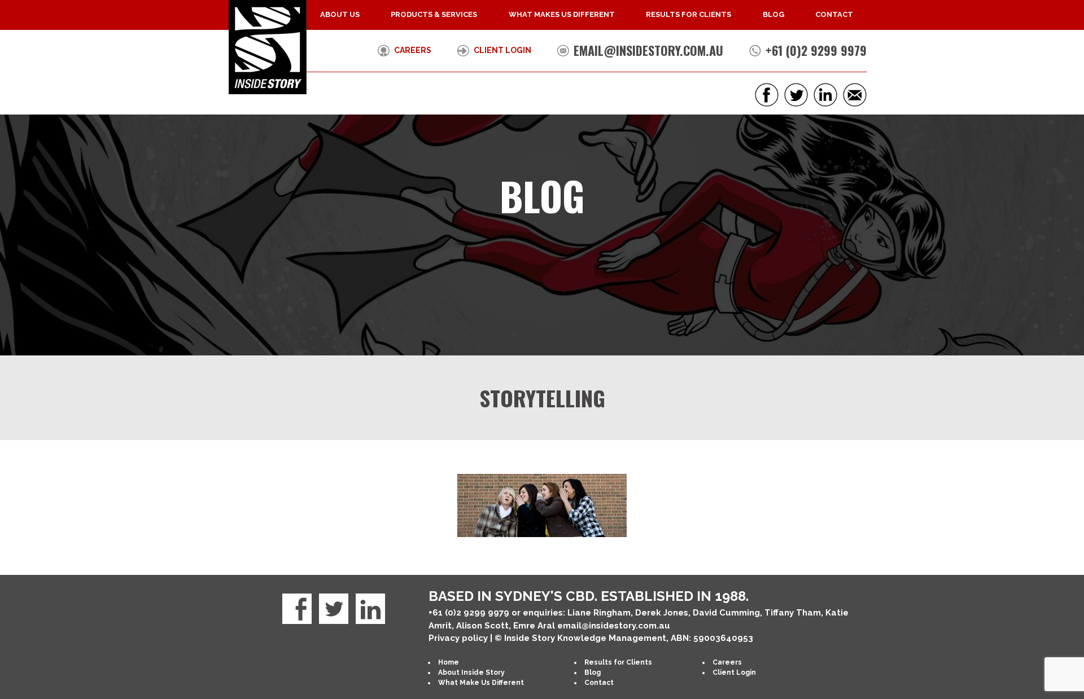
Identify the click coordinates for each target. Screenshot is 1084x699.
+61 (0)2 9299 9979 (816, 50)
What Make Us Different (481, 683)
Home (448, 662)
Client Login (502, 50)
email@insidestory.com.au (648, 50)
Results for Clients (618, 662)
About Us (340, 14)
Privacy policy (458, 638)
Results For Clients (688, 14)
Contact (834, 14)
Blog (773, 14)
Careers (412, 50)
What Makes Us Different (562, 14)
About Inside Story (471, 672)
